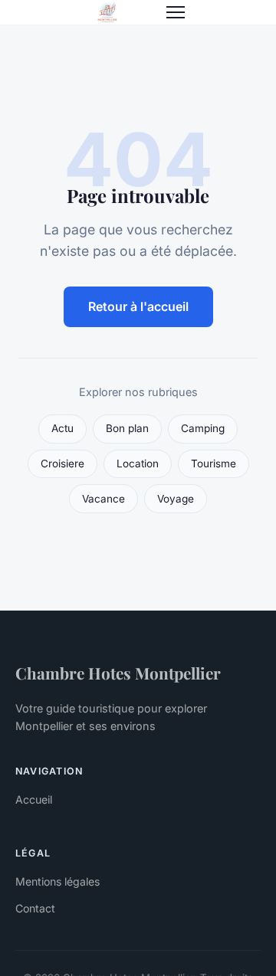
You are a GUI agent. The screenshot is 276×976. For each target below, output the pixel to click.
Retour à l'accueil (138, 306)
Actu (62, 428)
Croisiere (62, 463)
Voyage (175, 499)
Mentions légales (57, 881)
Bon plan (127, 428)
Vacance (103, 499)
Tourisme (213, 463)
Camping (203, 428)
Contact (35, 908)
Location (138, 463)
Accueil (33, 799)
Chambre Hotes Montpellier (118, 672)
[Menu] (175, 12)
